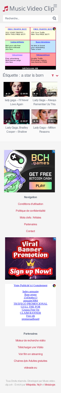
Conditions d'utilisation (30, 204)
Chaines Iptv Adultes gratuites (30, 361)
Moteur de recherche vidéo (31, 340)
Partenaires (30, 224)
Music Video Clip (31, 8)
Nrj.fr (39, 384)
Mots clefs (25, 217)
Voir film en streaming (30, 354)
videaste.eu (30, 367)
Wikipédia (31, 384)
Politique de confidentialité (30, 211)
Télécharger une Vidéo (30, 347)
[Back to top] (55, 385)
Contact (30, 231)
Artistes (37, 217)
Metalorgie (50, 384)
